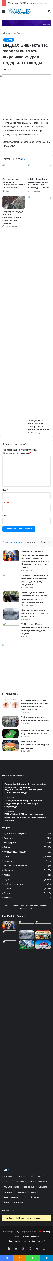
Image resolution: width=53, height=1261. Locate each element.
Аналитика (9, 838)
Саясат (7, 889)
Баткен (40, 1177)
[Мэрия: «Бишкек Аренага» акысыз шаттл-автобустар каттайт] (26, 944)
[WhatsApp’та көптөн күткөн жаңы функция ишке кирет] (10, 733)
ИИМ (32, 1182)
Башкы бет (10, 33)
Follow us (7, 1210)
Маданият (9, 870)
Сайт (4, 515)
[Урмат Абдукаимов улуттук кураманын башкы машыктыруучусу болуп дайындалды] (10, 1051)
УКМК (24, 1197)
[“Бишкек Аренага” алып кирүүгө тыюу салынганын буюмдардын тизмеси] (43, 944)
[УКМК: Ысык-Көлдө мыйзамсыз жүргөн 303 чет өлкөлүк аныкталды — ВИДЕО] (39, 169)
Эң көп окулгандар (12, 542)
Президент (21, 1192)
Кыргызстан (43, 1187)
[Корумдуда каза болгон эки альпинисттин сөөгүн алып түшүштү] (13, 169)
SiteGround (34, 1236)
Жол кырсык (21, 1182)
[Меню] (3, 12)
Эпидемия (35, 1197)
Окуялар (20, 33)
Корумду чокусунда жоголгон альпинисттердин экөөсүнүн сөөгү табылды (12, 217)
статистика (18, 1202)
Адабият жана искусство (15, 833)
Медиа (7, 875)
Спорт (7, 893)
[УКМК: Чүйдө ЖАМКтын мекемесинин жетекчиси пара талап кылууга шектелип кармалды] (11, 596)
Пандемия (8, 1192)
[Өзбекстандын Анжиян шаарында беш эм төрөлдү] (10, 721)
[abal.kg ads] (26, 22)
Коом (6, 856)
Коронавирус (28, 1187)
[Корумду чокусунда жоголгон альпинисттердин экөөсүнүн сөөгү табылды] (13, 202)
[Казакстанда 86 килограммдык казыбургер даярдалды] (10, 745)
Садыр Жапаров (11, 1197)
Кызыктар (8, 861)
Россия (33, 1192)
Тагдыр (7, 898)
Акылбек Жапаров (25, 1177)
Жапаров (7, 1182)
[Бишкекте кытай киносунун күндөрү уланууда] (43, 934)
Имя (5, 490)
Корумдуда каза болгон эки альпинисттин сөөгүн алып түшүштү (34, 613)
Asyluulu (45, 1231)
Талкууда (45, 542)
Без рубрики (10, 843)
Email (5, 503)
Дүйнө (7, 847)
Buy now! (41, 1241)
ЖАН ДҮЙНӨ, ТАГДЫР (15, 852)
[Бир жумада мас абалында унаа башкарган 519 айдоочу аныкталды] (39, 307)
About (17, 1241)
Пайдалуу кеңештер (13, 884)
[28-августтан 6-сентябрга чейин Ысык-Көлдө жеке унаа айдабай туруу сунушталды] (11, 579)
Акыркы (31, 542)
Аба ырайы (8, 1177)
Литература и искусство (15, 866)
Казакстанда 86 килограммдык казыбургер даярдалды (35, 744)
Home (10, 1241)
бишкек (7, 1202)
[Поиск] (49, 12)
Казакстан (42, 1182)
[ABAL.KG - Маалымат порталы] (19, 11)
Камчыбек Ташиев (11, 1187)
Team (25, 1241)
